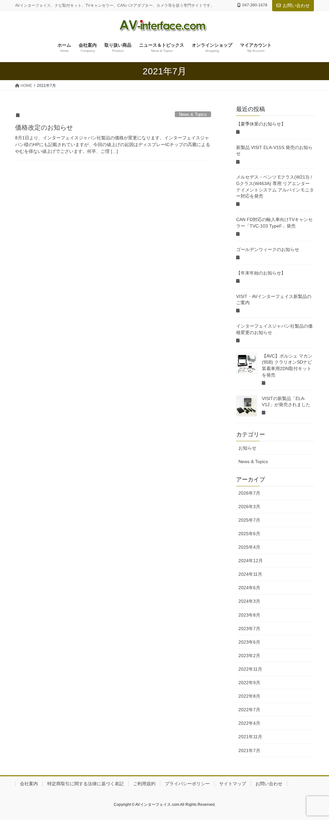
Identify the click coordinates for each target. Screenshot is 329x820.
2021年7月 (249, 750)
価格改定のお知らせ (44, 127)
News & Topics (193, 114)
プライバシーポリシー (187, 783)
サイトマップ (232, 783)
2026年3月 (249, 506)
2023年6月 (249, 642)
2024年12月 (250, 560)
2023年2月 (249, 655)
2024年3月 (249, 601)
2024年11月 (250, 574)
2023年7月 (249, 628)
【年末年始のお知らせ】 (261, 272)
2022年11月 (250, 669)
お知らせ (247, 448)
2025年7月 (249, 520)
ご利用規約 (144, 783)
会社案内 (29, 783)
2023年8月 (249, 615)
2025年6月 (249, 533)
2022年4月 (249, 723)
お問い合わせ (296, 5)
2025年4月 (249, 547)
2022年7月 (249, 709)
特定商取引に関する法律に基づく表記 (85, 783)
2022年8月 (249, 696)
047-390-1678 (254, 5)
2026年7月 (249, 493)
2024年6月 (249, 587)
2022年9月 (249, 682)
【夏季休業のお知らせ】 (261, 123)
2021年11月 (250, 736)
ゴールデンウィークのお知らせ (267, 249)
